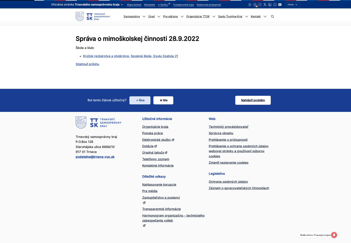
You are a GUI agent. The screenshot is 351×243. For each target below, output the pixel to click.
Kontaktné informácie (158, 165)
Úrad (151, 16)
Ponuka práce (152, 133)
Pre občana (170, 16)
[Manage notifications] (334, 235)
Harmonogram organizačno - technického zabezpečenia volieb (173, 218)
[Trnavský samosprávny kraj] (93, 16)
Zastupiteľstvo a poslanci (161, 197)
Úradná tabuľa (153, 152)
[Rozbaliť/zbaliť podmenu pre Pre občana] (182, 16)
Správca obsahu (221, 133)
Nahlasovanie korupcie (159, 184)
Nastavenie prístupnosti (209, 4)
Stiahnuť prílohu (87, 64)
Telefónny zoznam (155, 159)
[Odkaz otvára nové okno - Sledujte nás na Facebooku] (250, 4)
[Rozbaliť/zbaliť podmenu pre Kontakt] (265, 16)
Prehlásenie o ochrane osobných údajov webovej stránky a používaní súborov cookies (239, 151)
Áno (142, 100)
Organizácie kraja (155, 127)
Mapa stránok (134, 4)
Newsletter (149, 4)
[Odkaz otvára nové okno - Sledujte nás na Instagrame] (260, 4)
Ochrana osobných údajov (228, 181)
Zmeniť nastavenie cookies (228, 162)
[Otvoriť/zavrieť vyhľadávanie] (272, 17)
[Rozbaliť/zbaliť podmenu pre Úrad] (158, 16)
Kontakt (256, 16)
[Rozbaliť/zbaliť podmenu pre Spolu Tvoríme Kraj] (246, 16)
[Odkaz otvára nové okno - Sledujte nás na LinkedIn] (270, 4)
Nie (165, 100)
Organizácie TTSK (198, 16)
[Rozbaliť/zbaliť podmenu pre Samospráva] (143, 16)
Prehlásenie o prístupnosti (228, 140)
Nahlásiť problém (253, 100)
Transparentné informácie (161, 209)
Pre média (149, 191)
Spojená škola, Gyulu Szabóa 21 (154, 56)
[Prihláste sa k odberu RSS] (275, 4)
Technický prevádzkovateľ (228, 127)
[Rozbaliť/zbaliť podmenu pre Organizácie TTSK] (213, 16)
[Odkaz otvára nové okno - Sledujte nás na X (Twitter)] (265, 4)
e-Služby (163, 4)
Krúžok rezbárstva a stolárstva (106, 56)
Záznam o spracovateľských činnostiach (239, 188)
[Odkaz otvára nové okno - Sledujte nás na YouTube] (280, 4)
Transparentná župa (183, 4)
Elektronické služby (156, 140)
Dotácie (148, 146)
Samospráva (132, 16)
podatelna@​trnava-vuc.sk (95, 157)
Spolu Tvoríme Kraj (230, 16)
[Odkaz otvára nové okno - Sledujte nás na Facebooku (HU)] (255, 4)
